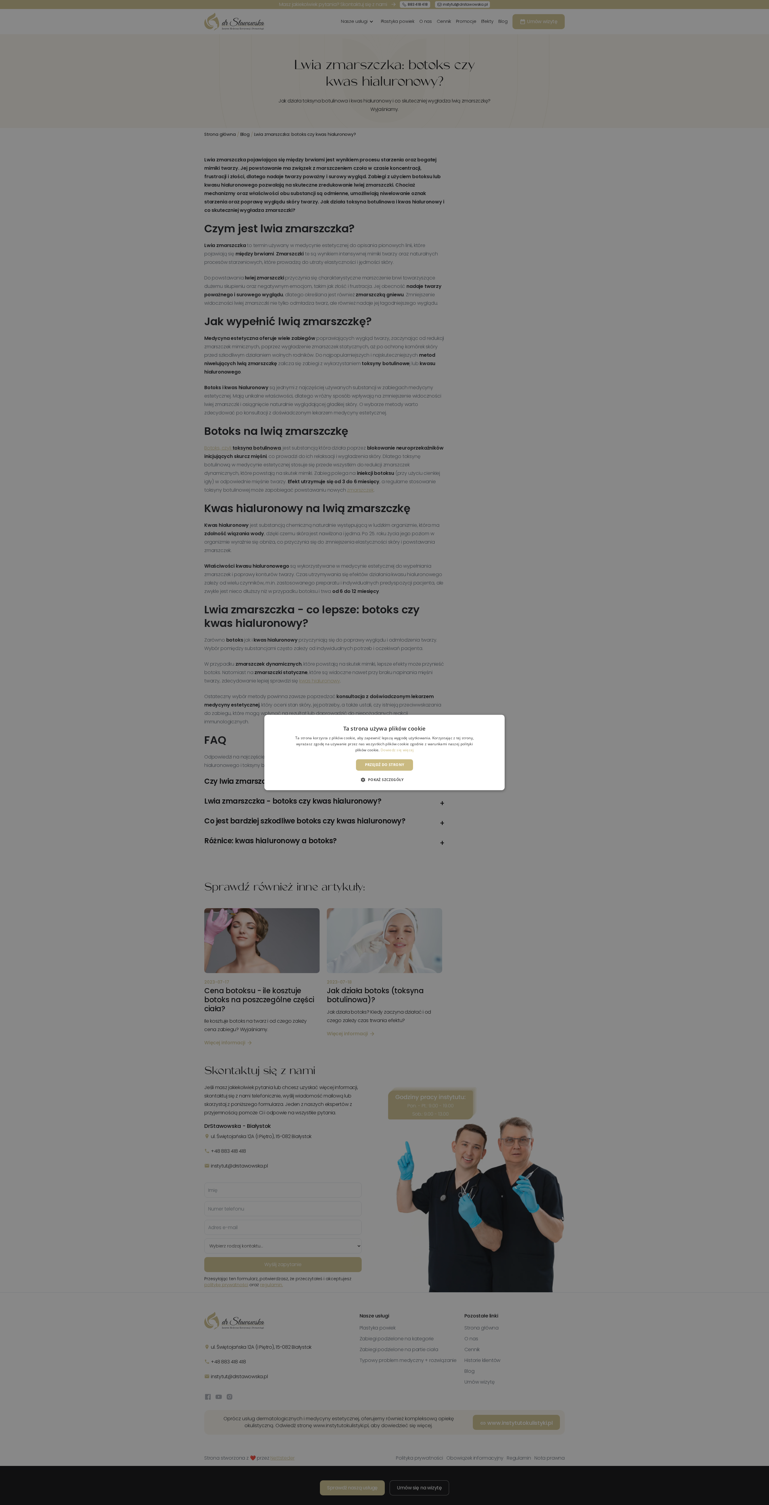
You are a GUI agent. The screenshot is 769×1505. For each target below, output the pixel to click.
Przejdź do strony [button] (384, 764)
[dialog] (384, 752)
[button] (384, 780)
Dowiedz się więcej (397, 749)
